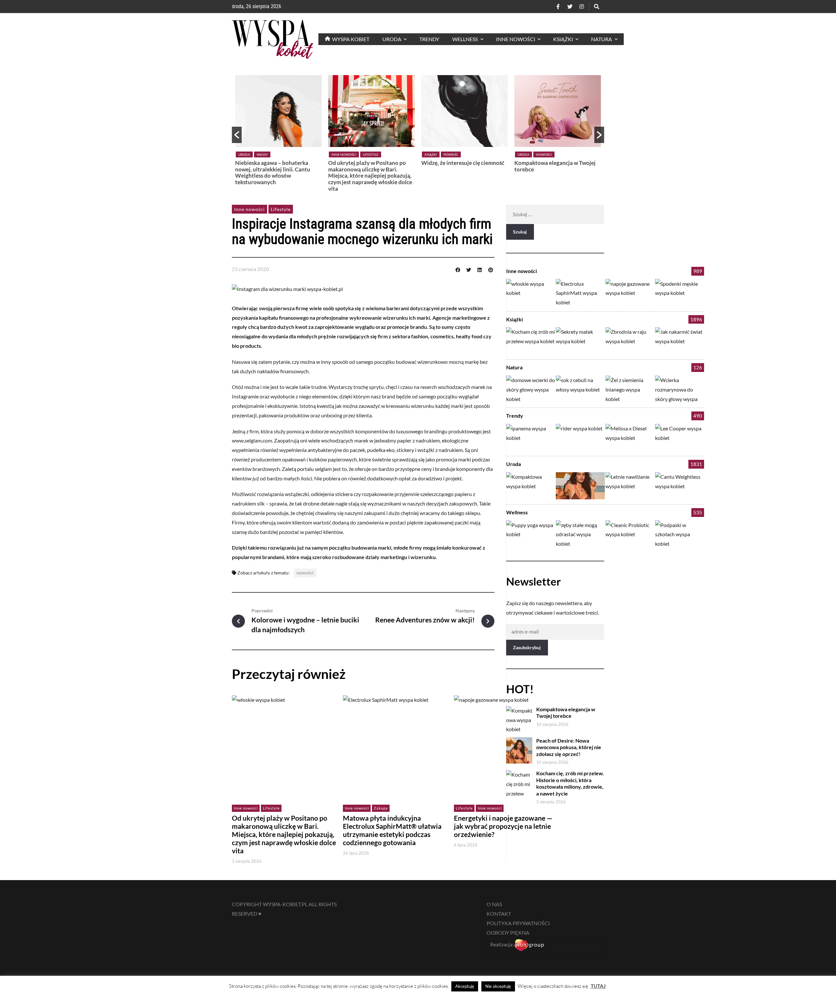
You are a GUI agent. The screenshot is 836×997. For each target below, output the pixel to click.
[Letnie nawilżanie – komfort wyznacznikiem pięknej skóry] (629, 485)
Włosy (262, 154)
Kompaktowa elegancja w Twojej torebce (555, 166)
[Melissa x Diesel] (629, 437)
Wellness (517, 512)
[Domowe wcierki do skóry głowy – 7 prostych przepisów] (530, 389)
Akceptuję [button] (464, 986)
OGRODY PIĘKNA (508, 932)
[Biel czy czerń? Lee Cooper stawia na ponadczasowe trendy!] (679, 437)
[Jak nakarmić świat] (679, 340)
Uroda (244, 154)
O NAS (494, 904)
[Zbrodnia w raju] (629, 340)
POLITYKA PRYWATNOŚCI (518, 923)
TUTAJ (598, 986)
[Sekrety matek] (580, 340)
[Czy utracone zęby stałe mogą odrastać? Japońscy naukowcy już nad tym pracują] (580, 533)
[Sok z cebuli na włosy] (580, 389)
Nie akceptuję (498, 986)
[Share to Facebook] (458, 269)
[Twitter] (570, 6)
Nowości (544, 154)
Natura (514, 367)
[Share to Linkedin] (480, 269)
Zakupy (381, 808)
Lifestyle (370, 154)
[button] (237, 135)
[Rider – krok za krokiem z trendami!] (580, 437)
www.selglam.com (252, 440)
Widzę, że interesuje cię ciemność (462, 162)
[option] (278, 131)
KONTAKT (499, 913)
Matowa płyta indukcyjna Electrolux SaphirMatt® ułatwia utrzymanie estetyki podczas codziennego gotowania (392, 830)
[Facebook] (558, 6)
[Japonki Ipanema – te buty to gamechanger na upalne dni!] (530, 437)
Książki (431, 154)
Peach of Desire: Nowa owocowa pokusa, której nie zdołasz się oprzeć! (568, 747)
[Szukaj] (596, 6)
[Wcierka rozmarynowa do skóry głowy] (679, 389)
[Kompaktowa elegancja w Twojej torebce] (530, 485)
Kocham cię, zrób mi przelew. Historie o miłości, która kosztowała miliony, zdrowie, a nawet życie (570, 783)
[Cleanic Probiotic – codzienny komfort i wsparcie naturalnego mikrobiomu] (629, 533)
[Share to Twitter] (469, 269)
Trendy (514, 415)
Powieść (450, 154)
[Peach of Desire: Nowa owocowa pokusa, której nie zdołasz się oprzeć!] (580, 485)
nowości (305, 572)
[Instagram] (581, 6)
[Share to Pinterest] (490, 269)
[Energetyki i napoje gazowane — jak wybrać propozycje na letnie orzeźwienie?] (629, 292)
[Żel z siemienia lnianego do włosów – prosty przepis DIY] (629, 389)
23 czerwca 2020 (250, 269)
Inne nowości (343, 154)
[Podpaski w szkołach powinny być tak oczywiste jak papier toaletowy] (679, 533)
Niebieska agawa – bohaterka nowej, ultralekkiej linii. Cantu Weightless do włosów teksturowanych (272, 172)
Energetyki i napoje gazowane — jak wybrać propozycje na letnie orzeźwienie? (503, 826)
